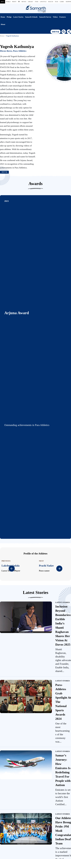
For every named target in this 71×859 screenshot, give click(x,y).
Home (3, 17)
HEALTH (50, 1)
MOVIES (24, 1)
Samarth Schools (31, 17)
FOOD (36, 1)
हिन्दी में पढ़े (4, 172)
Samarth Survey (45, 17)
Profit (14, 1)
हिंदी (19, 1)
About (3, 24)
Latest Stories (18, 17)
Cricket (30, 1)
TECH (56, 1)
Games (62, 1)
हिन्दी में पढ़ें (55, 32)
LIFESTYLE (43, 1)
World (8, 1)
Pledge (9, 17)
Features (62, 17)
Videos (55, 17)
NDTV (2, 1)
